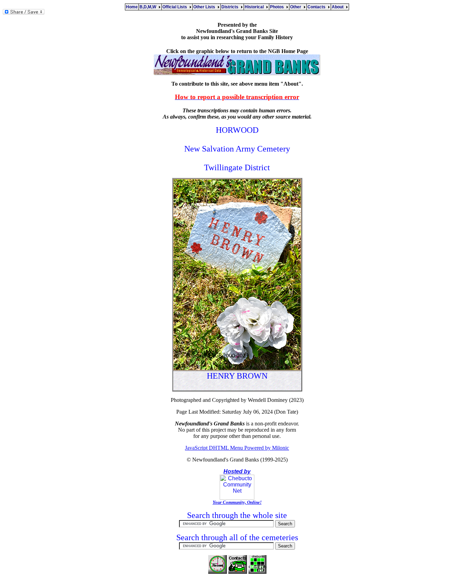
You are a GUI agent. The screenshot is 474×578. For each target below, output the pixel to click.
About (339, 7)
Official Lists (175, 7)
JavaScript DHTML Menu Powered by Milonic (237, 448)
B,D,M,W (148, 7)
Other (296, 7)
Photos (278, 7)
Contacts (317, 7)
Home (132, 7)
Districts (230, 7)
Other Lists (205, 7)
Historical (255, 7)
